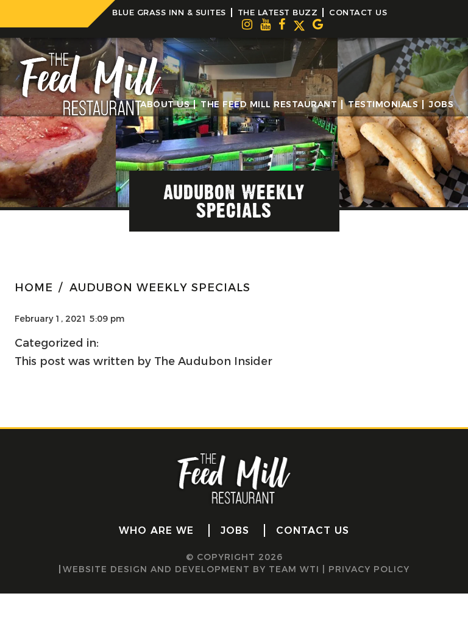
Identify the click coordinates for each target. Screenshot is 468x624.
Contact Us (358, 12)
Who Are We (156, 530)
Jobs (441, 104)
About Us (165, 104)
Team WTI (294, 569)
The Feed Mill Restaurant (268, 104)
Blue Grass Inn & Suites (169, 12)
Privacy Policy (369, 569)
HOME (34, 287)
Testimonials (383, 104)
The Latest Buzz (278, 12)
